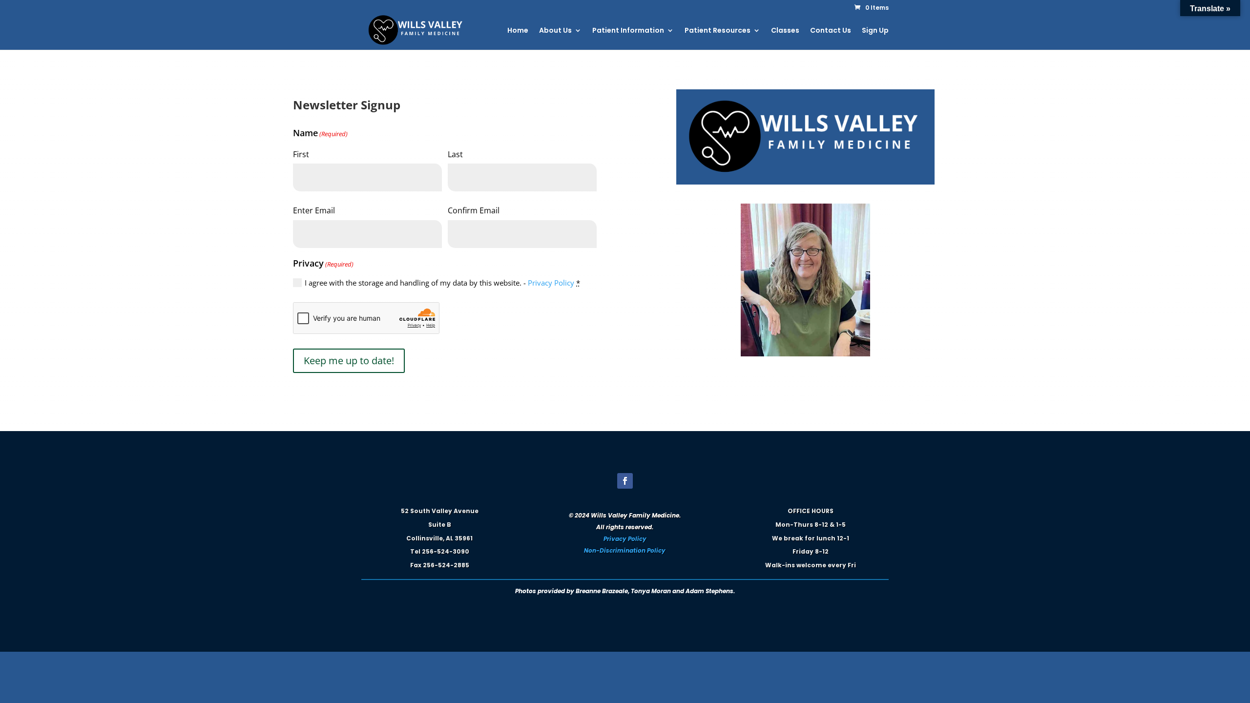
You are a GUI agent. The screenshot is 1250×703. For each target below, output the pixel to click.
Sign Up (875, 31)
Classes (785, 31)
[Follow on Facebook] (625, 481)
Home (517, 31)
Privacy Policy (551, 283)
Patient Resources (717, 31)
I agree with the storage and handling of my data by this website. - (442, 283)
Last (455, 154)
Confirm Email (474, 210)
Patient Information (628, 31)
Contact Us (830, 31)
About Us (555, 31)
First (301, 154)
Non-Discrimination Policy (625, 550)
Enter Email (314, 210)
